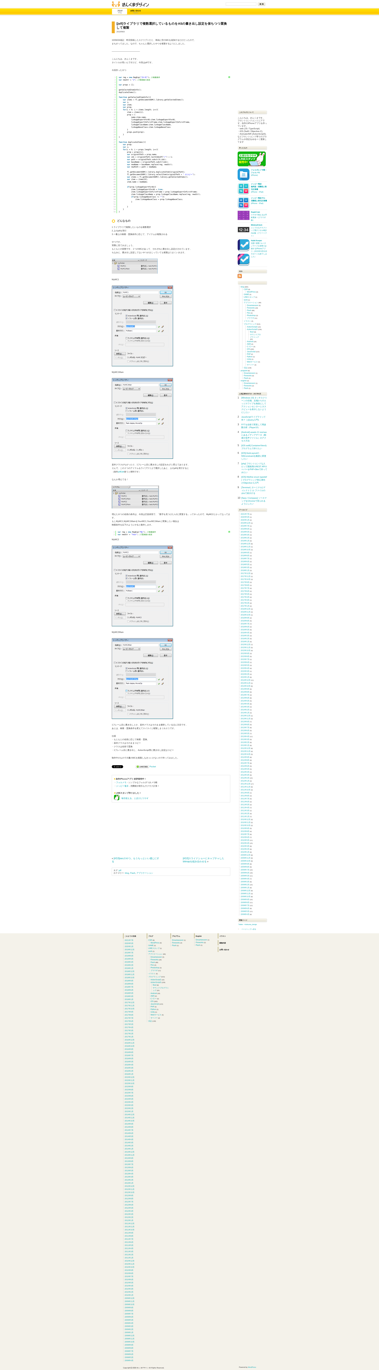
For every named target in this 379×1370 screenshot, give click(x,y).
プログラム (176, 936)
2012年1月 (245, 781)
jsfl (120, 870)
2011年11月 (245, 787)
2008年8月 (245, 902)
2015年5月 (245, 665)
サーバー (250, 365)
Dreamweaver (252, 305)
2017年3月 (245, 600)
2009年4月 (245, 879)
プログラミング (250, 324)
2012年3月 (245, 775)
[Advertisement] (137, 829)
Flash (132, 873)
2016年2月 (245, 639)
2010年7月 (245, 834)
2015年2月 (245, 674)
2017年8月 (245, 585)
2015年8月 (245, 656)
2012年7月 (245, 763)
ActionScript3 (252, 329)
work (246, 300)
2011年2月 (245, 813)
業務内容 (222, 943)
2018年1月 (245, 570)
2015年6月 (245, 662)
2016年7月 (245, 624)
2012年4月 (245, 772)
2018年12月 (245, 544)
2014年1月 (245, 713)
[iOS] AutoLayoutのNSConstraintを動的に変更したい (253, 456)
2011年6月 (245, 802)
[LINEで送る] (142, 766)
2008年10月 (245, 896)
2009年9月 (245, 864)
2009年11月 (245, 858)
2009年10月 (245, 861)
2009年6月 (245, 873)
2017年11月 (245, 576)
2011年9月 (245, 793)
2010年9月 (245, 828)
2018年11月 (245, 547)
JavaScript (251, 352)
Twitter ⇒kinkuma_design (247, 924)
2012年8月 (245, 760)
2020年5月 (245, 517)
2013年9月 (245, 722)
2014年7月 (245, 695)
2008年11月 (245, 894)
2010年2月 (245, 849)
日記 (245, 368)
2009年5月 (245, 876)
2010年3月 (245, 846)
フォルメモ (121, 782)
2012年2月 (245, 778)
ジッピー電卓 (122, 786)
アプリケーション (144, 873)
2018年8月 (245, 556)
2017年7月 (245, 588)
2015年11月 (245, 647)
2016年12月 (245, 609)
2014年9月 (245, 689)
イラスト (247, 321)
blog (127, 873)
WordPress (251, 292)
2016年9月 (245, 618)
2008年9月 (245, 899)
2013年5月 (245, 733)
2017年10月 (245, 579)
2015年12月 (245, 644)
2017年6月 (245, 591)
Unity (249, 359)
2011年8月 (245, 796)
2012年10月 (245, 754)
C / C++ (250, 347)
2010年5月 (245, 840)
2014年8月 (245, 692)
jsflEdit (121, 472)
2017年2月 (245, 603)
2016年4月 (245, 633)
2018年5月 (245, 564)
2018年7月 (245, 559)
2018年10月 (245, 550)
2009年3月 (245, 882)
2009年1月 (245, 888)
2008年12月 (245, 891)
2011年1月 (245, 816)
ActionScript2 (252, 327)
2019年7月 (245, 526)
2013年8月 (245, 725)
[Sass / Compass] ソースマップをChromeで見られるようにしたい (254, 501)
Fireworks (251, 308)
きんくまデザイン (130, 4)
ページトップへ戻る (248, 929)
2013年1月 (245, 745)
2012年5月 (245, 769)
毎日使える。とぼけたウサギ (133, 798)
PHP (249, 354)
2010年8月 (245, 831)
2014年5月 (245, 701)
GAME (246, 294)
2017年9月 (245, 582)
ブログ (120, 12)
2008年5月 (245, 911)
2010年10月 (245, 825)
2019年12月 (245, 523)
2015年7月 (245, 659)
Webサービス (252, 362)
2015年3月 (245, 671)
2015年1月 (245, 677)
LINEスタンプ (249, 297)
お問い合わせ (136, 12)
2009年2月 (245, 885)
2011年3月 (245, 811)
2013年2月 (245, 742)
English (199, 936)
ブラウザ (250, 318)
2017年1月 (245, 606)
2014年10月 (245, 686)
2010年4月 (245, 843)
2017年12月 (245, 573)
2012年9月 (245, 757)
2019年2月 (245, 538)
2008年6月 (245, 908)
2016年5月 (245, 630)
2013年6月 (245, 730)
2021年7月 (245, 514)
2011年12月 (245, 784)
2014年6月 (245, 698)
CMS (246, 289)
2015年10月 (245, 650)
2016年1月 (245, 642)
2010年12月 (245, 819)
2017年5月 (245, 594)
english (244, 381)
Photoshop (251, 315)
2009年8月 (245, 867)
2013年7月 (245, 728)
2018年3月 (245, 567)
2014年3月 (245, 707)
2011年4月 (245, 808)
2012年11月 (245, 751)
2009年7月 (245, 870)
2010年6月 (245, 837)
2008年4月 (245, 914)
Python (250, 357)
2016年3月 (245, 636)
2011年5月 (245, 805)
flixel (252, 332)
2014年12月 (245, 680)
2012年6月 (245, 766)
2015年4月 (245, 668)
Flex (248, 313)
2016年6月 (245, 627)
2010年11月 (245, 822)
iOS (248, 349)
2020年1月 (245, 520)
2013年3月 (245, 739)
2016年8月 (245, 621)
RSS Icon (240, 276)
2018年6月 (245, 561)
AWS (249, 344)
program (244, 371)
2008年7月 (245, 905)
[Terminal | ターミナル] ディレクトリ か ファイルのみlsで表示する (253, 490)
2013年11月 (245, 719)
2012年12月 (245, 748)
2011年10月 (245, 790)
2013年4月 (245, 736)
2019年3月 (245, 535)
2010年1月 (245, 852)
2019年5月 (245, 532)
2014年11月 (245, 683)
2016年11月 (245, 612)
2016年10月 (245, 615)
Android (250, 341)
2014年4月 (245, 704)
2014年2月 (245, 710)
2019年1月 (245, 541)
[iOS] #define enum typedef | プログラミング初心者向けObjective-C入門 (254, 480)
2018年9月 (245, 553)
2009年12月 (245, 855)
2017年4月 (245, 597)
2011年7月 (245, 799)
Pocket (153, 766)
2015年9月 (245, 653)
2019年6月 (245, 529)
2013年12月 (245, 716)
